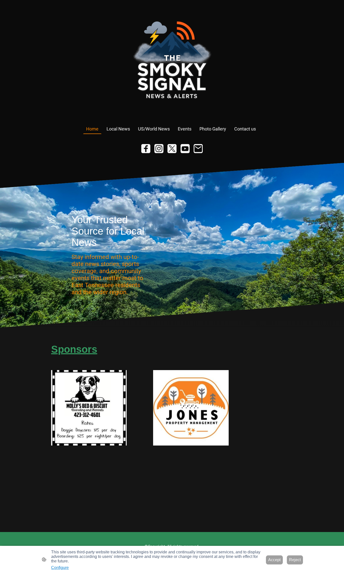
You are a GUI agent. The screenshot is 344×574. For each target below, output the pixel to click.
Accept (274, 560)
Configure (60, 567)
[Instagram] (158, 148)
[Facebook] (145, 148)
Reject (295, 560)
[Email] (198, 148)
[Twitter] (172, 148)
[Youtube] (185, 148)
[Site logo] (172, 62)
